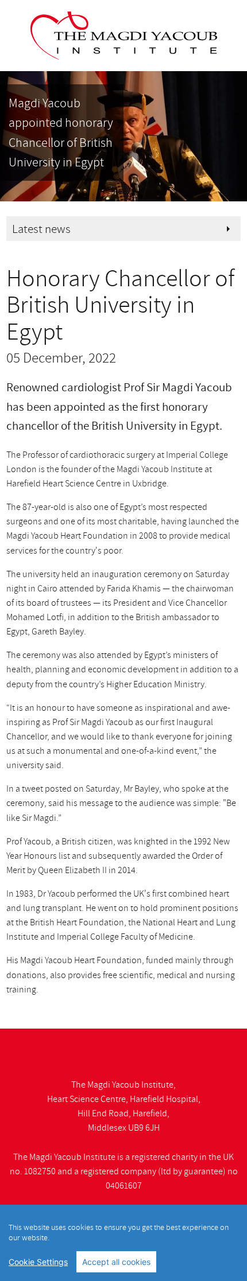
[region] (123, 1243)
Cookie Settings (38, 1262)
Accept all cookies (116, 1262)
